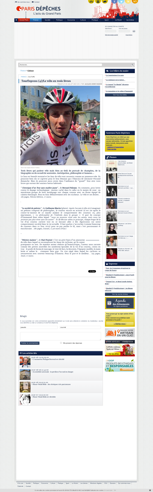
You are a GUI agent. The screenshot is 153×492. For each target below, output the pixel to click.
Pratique (95, 20)
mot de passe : (123, 28)
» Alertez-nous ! (120, 324)
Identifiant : (108, 28)
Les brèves (130, 20)
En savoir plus (108, 490)
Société (47, 20)
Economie (71, 20)
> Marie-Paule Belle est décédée (43, 396)
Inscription (129, 35)
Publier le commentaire (29, 343)
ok (134, 31)
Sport (107, 20)
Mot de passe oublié (111, 35)
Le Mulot (118, 20)
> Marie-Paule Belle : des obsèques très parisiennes (51, 383)
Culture (83, 20)
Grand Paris (24, 20)
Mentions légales (96, 483)
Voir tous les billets (120, 95)
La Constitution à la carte (115, 75)
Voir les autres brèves (120, 294)
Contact (36, 2)
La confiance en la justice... (115, 80)
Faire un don (111, 149)
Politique (59, 20)
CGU (105, 483)
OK (115, 490)
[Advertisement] (59, 40)
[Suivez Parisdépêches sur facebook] (114, 2)
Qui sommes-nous (23, 2)
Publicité (20, 486)
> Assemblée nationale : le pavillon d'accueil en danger (52, 371)
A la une (20, 483)
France (35, 20)
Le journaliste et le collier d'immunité (119, 91)
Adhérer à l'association (115, 147)
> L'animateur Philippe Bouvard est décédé (47, 358)
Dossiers (113, 483)
